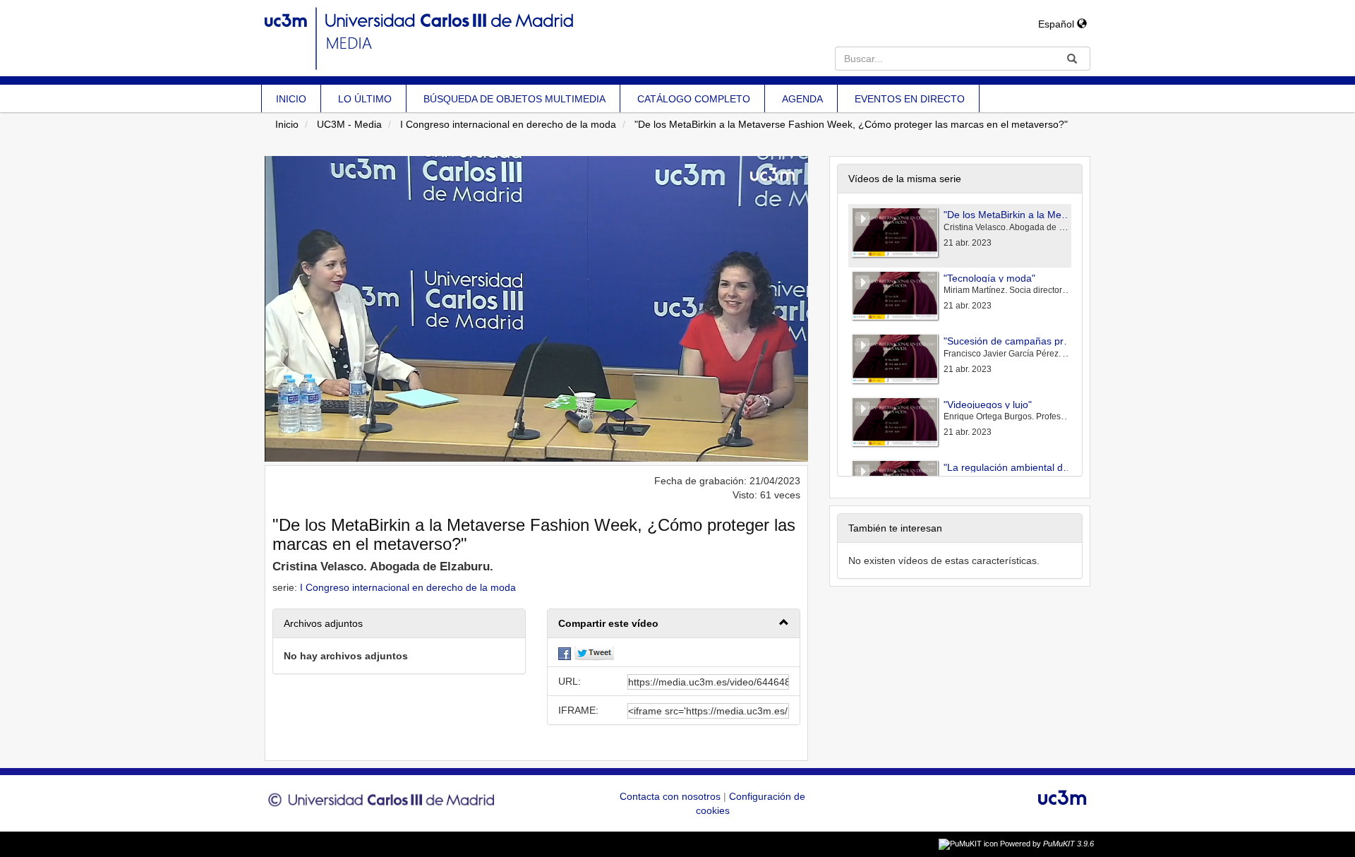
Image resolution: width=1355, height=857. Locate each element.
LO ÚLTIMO (365, 98)
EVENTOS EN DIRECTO (910, 98)
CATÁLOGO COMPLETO (693, 98)
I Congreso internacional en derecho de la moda (508, 124)
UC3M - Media (349, 124)
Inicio (287, 124)
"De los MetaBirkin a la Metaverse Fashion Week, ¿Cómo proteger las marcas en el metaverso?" (851, 124)
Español (1057, 24)
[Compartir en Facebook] (564, 652)
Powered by (1047, 843)
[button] (674, 623)
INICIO (291, 98)
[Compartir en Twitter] (594, 652)
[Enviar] (1072, 58)
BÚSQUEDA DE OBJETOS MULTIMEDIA (514, 98)
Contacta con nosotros (671, 796)
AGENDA (802, 98)
